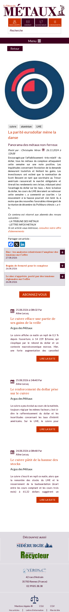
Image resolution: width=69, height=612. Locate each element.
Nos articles (14, 610)
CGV (52, 606)
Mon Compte (14, 25)
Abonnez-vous (34, 294)
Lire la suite (47, 358)
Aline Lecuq (22, 313)
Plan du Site (55, 610)
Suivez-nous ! (41, 25)
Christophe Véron (30, 150)
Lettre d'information (34, 610)
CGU (41, 606)
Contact (27, 25)
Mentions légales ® (24, 606)
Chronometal (55, 25)
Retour (14, 48)
